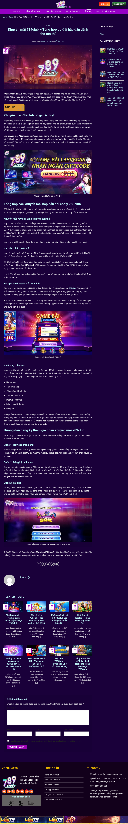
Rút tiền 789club (73, 11)
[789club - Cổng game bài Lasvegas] (64, 4)
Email (38, 729)
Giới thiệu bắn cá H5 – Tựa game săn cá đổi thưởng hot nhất (36, 662)
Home (4, 17)
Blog (89, 11)
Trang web (68, 729)
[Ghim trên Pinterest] (52, 564)
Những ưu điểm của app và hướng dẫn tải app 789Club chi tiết (13, 663)
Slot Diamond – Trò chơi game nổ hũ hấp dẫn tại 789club (13, 619)
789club (16, 11)
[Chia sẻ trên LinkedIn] (57, 564)
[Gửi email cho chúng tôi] (9, 791)
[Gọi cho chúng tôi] (13, 791)
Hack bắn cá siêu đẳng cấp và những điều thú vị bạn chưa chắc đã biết (115, 88)
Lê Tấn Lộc (59, 41)
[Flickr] (27, 791)
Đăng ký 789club (33, 11)
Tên (9, 729)
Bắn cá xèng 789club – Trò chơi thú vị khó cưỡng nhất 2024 (36, 619)
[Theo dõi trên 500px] (31, 791)
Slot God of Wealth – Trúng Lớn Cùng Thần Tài (82, 619)
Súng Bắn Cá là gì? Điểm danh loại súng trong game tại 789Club (82, 663)
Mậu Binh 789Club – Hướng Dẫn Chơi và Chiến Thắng (59, 662)
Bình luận (11, 708)
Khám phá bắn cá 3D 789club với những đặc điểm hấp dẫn (59, 619)
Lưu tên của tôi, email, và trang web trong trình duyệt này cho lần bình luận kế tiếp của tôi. (46, 741)
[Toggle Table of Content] (19, 108)
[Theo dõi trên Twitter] (4, 791)
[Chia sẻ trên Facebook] (39, 564)
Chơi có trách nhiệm (105, 11)
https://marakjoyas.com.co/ (110, 774)
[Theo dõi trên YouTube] (22, 791)
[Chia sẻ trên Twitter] (44, 564)
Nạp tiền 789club (53, 11)
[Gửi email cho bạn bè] (48, 564)
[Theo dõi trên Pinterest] (18, 791)
